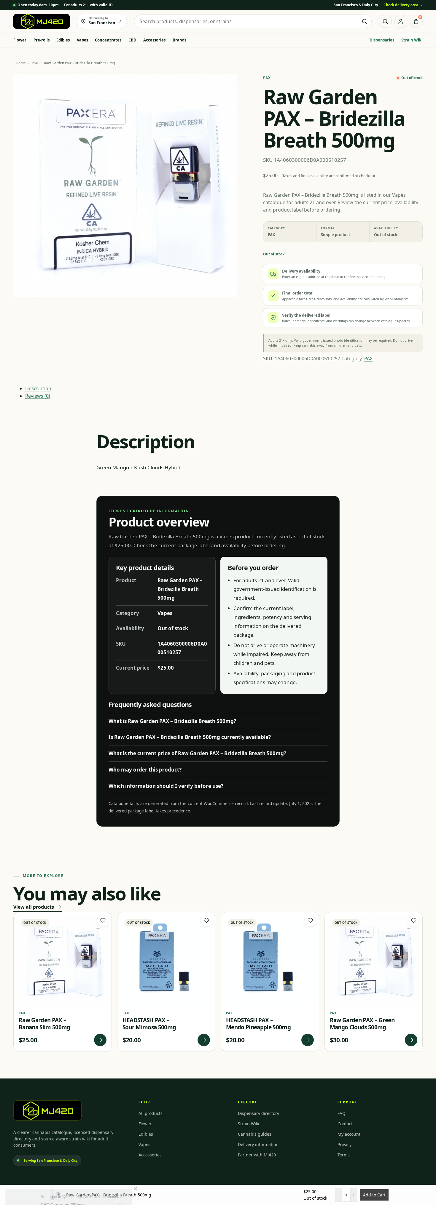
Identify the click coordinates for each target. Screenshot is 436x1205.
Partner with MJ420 (257, 1155)
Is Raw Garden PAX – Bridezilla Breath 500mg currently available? (190, 737)
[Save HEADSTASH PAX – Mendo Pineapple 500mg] (310, 920)
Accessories (154, 40)
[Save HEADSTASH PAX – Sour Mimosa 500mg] (206, 920)
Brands (179, 40)
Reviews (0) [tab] (37, 396)
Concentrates (108, 40)
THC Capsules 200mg (62, 1185)
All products (151, 1113)
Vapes (82, 40)
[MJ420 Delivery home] (41, 21)
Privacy (344, 1144)
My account (349, 1134)
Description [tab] (38, 388)
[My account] (400, 21)
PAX (35, 62)
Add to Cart (374, 1195)
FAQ (342, 1113)
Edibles (63, 40)
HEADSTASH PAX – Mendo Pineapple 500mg (258, 1023)
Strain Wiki (412, 40)
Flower (19, 40)
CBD (132, 40)
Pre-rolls (42, 40)
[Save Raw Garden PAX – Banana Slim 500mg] (103, 920)
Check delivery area (403, 4)
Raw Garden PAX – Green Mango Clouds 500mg (362, 1023)
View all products (33, 907)
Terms (344, 1155)
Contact (345, 1123)
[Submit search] (364, 21)
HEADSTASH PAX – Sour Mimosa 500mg (149, 1023)
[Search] (385, 21)
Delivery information (258, 1144)
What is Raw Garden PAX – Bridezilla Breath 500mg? (172, 721)
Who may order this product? (145, 769)
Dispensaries (382, 40)
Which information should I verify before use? (166, 785)
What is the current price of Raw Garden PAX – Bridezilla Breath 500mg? (197, 753)
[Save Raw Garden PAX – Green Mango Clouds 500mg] (413, 920)
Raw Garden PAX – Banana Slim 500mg (44, 1023)
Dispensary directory (258, 1113)
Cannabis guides (254, 1134)
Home (21, 62)
